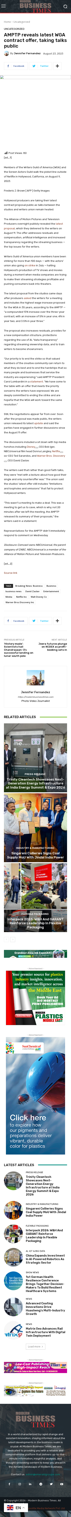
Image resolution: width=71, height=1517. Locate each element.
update (38, 423)
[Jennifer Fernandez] (7, 53)
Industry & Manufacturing (35, 848)
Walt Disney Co (39, 596)
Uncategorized (21, 21)
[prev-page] (6, 939)
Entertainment (51, 591)
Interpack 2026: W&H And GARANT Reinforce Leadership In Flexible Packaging (35, 923)
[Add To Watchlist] (36, 447)
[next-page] (12, 939)
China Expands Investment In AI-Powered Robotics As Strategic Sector (45, 1259)
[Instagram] (20, 1484)
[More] (57, 66)
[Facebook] (9, 1484)
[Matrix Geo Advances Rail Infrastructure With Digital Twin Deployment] (13, 1330)
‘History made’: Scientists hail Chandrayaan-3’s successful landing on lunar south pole (18, 649)
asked (27, 298)
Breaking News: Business (29, 585)
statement (36, 381)
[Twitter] (51, 1484)
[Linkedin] (30, 1484)
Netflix (56, 451)
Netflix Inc (21, 596)
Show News (32, 1272)
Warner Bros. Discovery (51, 455)
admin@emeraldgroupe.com (43, 1474)
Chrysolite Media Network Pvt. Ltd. (44, 1508)
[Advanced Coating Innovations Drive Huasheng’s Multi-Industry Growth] (13, 1306)
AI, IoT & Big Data (35, 1251)
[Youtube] (61, 1484)
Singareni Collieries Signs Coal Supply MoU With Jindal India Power (35, 855)
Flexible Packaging (35, 914)
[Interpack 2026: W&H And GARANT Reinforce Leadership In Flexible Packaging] (35, 897)
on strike (30, 265)
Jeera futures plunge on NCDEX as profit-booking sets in (52, 646)
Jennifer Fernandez (27, 53)
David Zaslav (32, 591)
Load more (34, 1346)
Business (51, 585)
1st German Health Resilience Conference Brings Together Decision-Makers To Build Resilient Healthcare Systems (45, 1284)
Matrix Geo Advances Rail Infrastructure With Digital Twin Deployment (45, 1332)
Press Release (35, 774)
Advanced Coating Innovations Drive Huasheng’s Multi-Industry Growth (45, 1309)
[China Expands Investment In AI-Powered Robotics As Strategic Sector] (13, 1257)
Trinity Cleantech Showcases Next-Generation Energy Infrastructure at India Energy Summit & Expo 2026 (35, 783)
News (29, 1299)
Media (9, 596)
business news (13, 591)
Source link (10, 572)
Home (7, 21)
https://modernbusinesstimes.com (35, 697)
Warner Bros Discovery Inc (20, 602)
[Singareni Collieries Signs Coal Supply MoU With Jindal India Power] (35, 827)
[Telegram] (41, 1484)
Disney (31, 446)
